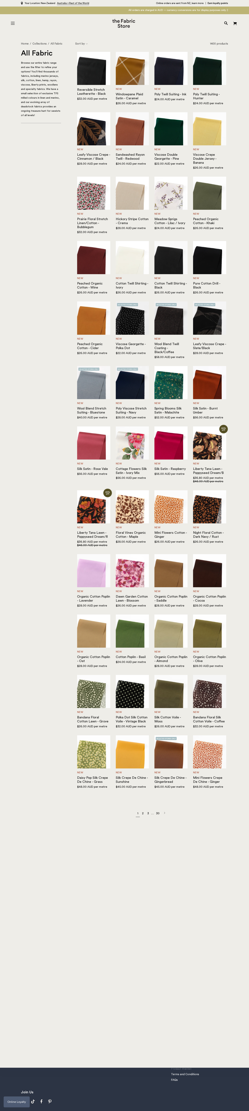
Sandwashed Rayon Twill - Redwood (130, 156)
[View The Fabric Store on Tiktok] (33, 1101)
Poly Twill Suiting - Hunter (206, 96)
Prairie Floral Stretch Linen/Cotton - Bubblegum (92, 223)
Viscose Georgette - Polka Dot (131, 346)
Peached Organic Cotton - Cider (90, 346)
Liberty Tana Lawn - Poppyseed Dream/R (92, 534)
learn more (198, 3)
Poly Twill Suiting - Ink (170, 94)
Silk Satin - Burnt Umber (205, 410)
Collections (39, 43)
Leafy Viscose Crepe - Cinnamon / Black (93, 156)
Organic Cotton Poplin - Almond (170, 659)
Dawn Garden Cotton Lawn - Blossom (132, 598)
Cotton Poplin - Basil (131, 657)
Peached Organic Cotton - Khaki (206, 221)
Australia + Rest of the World (73, 3)
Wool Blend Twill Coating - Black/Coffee (166, 348)
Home (25, 43)
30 (157, 813)
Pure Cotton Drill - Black (206, 285)
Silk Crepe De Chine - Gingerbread (170, 779)
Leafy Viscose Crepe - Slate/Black (209, 346)
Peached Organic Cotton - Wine (90, 285)
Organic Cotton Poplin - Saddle (170, 598)
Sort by (80, 43)
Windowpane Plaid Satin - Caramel (129, 96)
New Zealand (48, 3)
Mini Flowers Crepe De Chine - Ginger (207, 779)
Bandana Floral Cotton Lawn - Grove (92, 719)
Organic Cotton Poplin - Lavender (93, 598)
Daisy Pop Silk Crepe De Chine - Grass (92, 779)
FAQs (174, 1080)
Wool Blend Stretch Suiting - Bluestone (91, 410)
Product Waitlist (181, 1068)
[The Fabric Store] (124, 23)
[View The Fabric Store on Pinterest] (50, 1101)
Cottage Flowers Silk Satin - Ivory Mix (131, 470)
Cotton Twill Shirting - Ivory (132, 285)
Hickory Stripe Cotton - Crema (132, 221)
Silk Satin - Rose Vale (92, 468)
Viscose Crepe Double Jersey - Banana (204, 158)
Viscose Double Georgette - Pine (166, 156)
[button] (226, 23)
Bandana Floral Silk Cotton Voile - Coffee (209, 719)
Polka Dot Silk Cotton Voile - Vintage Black (131, 719)
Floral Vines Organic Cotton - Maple (131, 534)
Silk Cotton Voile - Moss (167, 719)
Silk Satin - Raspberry (170, 468)
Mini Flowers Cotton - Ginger (170, 534)
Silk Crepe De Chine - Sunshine (132, 779)
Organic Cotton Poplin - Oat (93, 659)
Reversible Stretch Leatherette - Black (91, 91)
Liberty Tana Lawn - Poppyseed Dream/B (208, 470)
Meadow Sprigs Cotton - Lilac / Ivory (169, 221)
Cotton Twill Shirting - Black (170, 285)
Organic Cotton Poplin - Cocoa (209, 598)
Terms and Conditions (185, 1074)
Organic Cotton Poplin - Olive (209, 659)
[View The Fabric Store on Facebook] (41, 1101)
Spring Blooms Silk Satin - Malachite (168, 410)
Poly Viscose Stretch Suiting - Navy (131, 410)
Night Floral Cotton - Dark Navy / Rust (208, 534)
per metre (92, 98)
